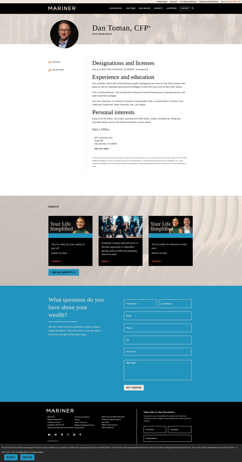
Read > (105, 261)
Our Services (115, 8)
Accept (11, 457)
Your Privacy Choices (82, 417)
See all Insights (62, 272)
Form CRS (105, 422)
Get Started (134, 387)
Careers (173, 2)
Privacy (77, 420)
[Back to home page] (61, 9)
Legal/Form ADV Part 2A (56, 425)
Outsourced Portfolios (208, 2)
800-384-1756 (235, 2)
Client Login (162, 2)
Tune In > (56, 261)
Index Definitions (108, 427)
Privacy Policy (37, 452)
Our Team (130, 8)
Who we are (144, 8)
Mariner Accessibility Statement (113, 417)
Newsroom (51, 417)
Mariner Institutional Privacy (84, 425)
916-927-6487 (58, 70)
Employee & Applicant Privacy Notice (61, 427)
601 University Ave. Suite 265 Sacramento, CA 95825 (105, 140)
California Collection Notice (111, 419)
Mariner (60, 410)
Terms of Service (81, 422)
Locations (171, 8)
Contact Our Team (54, 422)
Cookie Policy (79, 428)
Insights (158, 8)
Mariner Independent (55, 419)
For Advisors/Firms (188, 2)
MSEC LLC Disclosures (110, 425)
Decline (27, 457)
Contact (185, 8)
